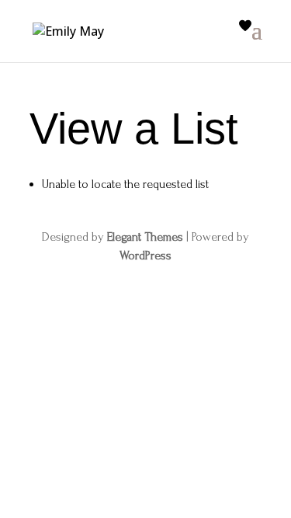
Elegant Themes (145, 237)
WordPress (145, 255)
